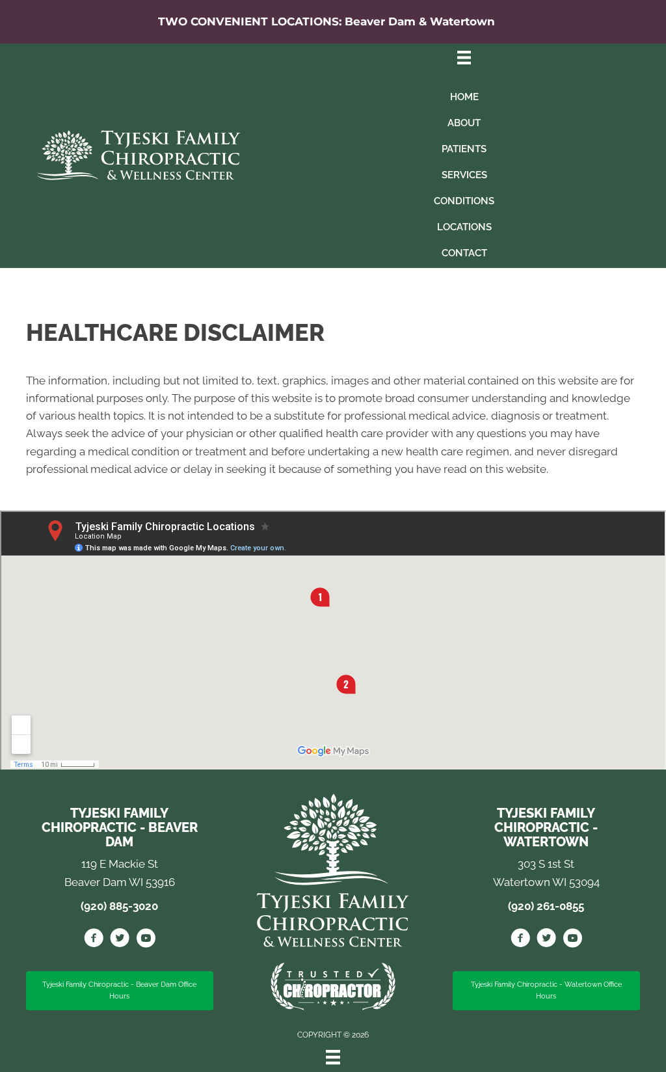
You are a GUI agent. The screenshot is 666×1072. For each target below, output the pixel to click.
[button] (119, 990)
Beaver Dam (380, 21)
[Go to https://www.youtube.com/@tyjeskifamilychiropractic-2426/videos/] (145, 940)
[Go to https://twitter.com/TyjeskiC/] (119, 940)
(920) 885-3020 (119, 906)
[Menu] (333, 1057)
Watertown (462, 21)
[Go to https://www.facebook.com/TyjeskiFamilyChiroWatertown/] (520, 940)
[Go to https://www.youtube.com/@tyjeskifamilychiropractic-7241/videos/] (572, 940)
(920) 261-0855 (546, 906)
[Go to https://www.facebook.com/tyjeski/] (93, 940)
